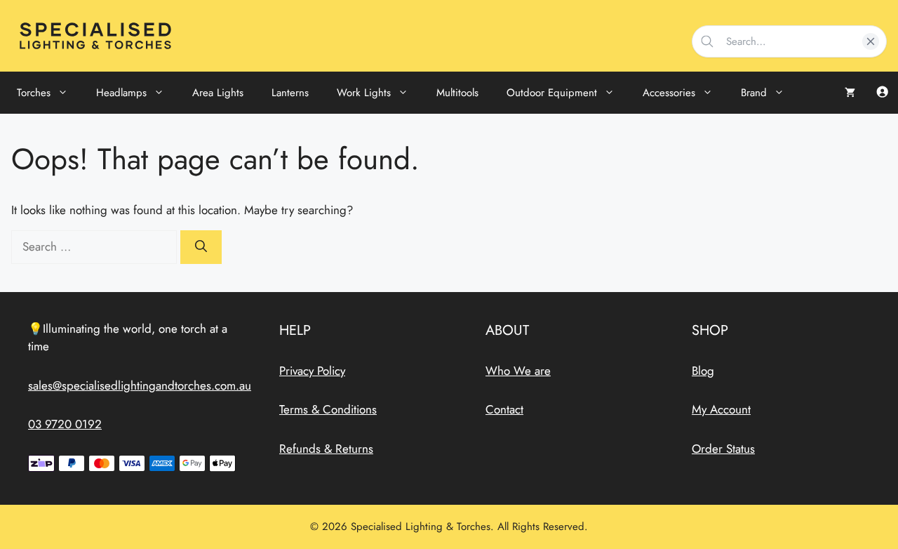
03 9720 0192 (65, 424)
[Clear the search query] (870, 41)
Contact (504, 409)
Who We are (518, 370)
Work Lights (364, 92)
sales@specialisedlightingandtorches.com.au (139, 385)
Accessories (669, 92)
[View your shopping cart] (850, 93)
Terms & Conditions (328, 409)
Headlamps (121, 92)
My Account (721, 409)
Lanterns (290, 92)
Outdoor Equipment (552, 92)
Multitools (457, 92)
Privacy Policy (312, 370)
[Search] (201, 247)
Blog (703, 370)
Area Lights (217, 92)
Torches (34, 92)
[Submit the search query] (708, 41)
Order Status (723, 448)
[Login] (882, 93)
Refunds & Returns (326, 448)
